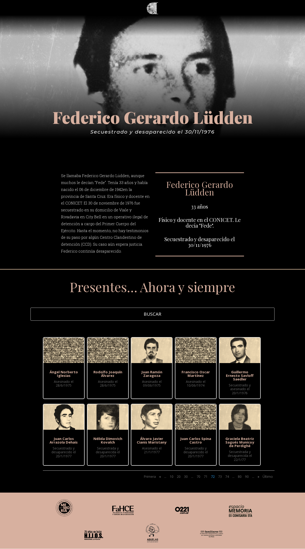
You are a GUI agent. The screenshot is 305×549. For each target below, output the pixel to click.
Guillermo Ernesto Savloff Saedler (240, 375)
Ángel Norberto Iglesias (64, 373)
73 (220, 476)
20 (179, 476)
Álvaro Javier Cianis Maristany (152, 440)
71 (206, 476)
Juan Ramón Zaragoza (151, 373)
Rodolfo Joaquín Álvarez (107, 373)
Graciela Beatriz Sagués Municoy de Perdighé (239, 442)
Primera (150, 476)
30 (186, 476)
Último (268, 476)
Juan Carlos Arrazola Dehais (64, 440)
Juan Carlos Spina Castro (195, 440)
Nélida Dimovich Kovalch (107, 440)
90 (247, 476)
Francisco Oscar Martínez (196, 373)
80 (240, 476)
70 (198, 476)
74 (227, 476)
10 (171, 476)
